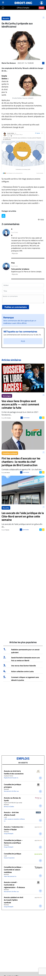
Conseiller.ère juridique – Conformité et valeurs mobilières (13, 870)
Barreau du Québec (9, 806)
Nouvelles (6, 18)
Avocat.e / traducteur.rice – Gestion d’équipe (14, 828)
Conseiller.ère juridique (12, 853)
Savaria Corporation (9, 858)
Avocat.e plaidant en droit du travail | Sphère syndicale (13, 900)
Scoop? (41, 8)
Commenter (26, 418)
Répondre (15, 253)
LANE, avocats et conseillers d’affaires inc (14, 820)
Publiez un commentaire (15, 307)
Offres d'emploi (23, 7)
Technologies (7, 396)
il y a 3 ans (14, 232)
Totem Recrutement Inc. (10, 876)
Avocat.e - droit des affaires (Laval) (11, 813)
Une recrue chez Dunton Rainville (23, 665)
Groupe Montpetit (8, 834)
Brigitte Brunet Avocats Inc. (11, 778)
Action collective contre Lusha (22, 671)
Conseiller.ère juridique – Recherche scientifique (13, 841)
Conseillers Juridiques (10, 453)
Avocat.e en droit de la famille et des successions (14, 772)
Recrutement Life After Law (11, 791)
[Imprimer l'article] (43, 417)
